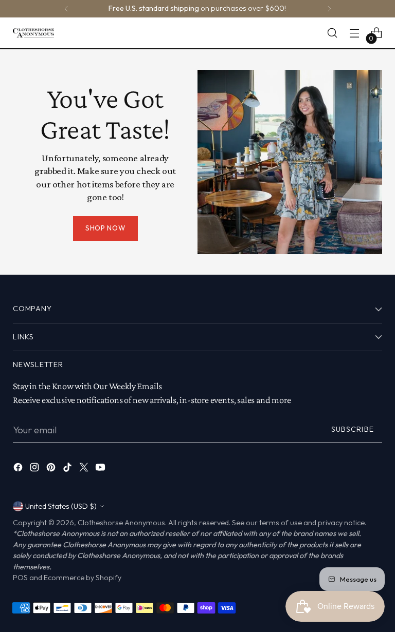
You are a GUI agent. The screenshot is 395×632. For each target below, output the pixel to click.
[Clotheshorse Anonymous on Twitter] (85, 469)
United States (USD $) (61, 506)
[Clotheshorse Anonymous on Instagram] (35, 469)
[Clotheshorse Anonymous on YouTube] (101, 469)
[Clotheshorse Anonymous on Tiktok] (68, 469)
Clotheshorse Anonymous (121, 522)
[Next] (329, 8)
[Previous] (66, 8)
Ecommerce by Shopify (82, 577)
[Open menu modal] (354, 33)
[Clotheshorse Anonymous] (33, 32)
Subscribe (352, 429)
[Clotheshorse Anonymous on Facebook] (19, 469)
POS (20, 577)
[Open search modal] (332, 33)
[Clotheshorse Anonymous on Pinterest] (52, 469)
